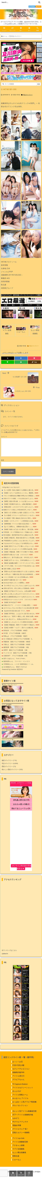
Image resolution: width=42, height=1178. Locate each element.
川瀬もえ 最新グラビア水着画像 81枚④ (16, 644)
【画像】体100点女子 (10, 602)
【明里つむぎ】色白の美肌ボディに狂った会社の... (19, 571)
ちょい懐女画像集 (19, 1152)
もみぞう (15, 1118)
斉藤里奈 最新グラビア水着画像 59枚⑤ (16, 642)
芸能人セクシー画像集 (21, 1132)
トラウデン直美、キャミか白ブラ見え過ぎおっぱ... (19, 566)
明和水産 (15, 1156)
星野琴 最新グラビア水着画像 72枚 (15, 650)
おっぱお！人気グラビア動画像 (24, 1102)
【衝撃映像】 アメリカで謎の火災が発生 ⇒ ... (17, 524)
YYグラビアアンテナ (20, 1122)
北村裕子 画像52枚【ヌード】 (12, 580)
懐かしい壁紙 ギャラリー (12, 769)
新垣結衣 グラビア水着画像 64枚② (15, 630)
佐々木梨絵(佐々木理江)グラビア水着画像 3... (18, 639)
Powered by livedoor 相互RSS (12, 669)
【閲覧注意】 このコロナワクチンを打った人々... (18, 507)
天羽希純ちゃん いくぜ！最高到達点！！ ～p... (18, 664)
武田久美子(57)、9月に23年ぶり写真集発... (16, 588)
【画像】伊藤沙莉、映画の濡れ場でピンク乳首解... (19, 538)
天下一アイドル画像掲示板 (22, 1114)
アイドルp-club (18, 1138)
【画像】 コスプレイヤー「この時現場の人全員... (18, 521)
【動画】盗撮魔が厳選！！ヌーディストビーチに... (19, 563)
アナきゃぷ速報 (18, 1145)
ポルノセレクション (20, 1105)
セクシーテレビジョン (21, 1069)
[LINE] (7, 362)
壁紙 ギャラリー (9, 766)
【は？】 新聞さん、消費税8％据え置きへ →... (17, 527)
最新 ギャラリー (9, 760)
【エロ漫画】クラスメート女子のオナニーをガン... (19, 515)
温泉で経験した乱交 (9, 569)
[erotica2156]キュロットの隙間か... (14, 583)
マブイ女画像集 (18, 1149)
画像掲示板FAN (18, 1072)
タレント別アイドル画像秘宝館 (24, 1111)
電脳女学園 (16, 1125)
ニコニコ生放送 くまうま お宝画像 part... (16, 577)
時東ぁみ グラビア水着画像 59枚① (15, 636)
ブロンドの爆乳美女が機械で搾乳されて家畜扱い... (19, 496)
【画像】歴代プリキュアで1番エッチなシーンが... (19, 546)
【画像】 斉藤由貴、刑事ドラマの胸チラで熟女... (18, 552)
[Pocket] (34, 358)
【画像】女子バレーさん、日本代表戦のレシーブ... (19, 560)
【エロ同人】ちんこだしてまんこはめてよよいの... (19, 585)
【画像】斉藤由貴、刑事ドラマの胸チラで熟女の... (19, 625)
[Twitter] (7, 358)
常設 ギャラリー (16, 36)
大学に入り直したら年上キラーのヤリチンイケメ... (19, 594)
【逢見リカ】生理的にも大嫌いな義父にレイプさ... (19, 512)
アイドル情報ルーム (20, 1094)
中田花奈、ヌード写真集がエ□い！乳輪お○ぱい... (18, 532)
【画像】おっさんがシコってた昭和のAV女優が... (18, 622)
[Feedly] (21, 362)
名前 (2, 460)
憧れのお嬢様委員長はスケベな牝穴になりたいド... (19, 597)
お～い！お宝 (17, 1061)
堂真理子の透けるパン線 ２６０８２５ (16, 555)
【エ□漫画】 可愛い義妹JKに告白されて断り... (17, 518)
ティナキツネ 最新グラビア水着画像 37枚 (17, 653)
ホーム (5, 36)
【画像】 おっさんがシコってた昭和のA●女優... (18, 549)
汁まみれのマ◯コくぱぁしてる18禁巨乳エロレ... (18, 543)
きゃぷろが (16, 1091)
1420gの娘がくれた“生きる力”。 (11, 487)
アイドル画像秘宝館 (20, 1142)
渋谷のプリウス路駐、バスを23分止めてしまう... (18, 498)
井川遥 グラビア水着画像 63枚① (14, 633)
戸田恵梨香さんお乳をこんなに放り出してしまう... (19, 541)
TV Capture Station (20, 1084)
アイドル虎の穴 (18, 1076)
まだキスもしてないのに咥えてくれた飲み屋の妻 (18, 608)
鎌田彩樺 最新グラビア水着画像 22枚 (16, 647)
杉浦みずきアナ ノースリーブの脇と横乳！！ (18, 605)
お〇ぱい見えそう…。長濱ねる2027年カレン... (17, 619)
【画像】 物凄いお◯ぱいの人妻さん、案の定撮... (18, 529)
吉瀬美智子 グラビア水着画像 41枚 (15, 656)
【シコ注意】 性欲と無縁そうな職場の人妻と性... (18, 490)
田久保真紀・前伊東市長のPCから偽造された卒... (18, 535)
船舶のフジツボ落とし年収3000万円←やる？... (18, 510)
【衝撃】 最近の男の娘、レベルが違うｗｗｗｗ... (18, 501)
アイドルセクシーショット (22, 1087)
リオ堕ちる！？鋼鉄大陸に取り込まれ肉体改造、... (19, 574)
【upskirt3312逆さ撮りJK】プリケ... (14, 611)
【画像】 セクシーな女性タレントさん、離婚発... (18, 493)
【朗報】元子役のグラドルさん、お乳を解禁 (17, 591)
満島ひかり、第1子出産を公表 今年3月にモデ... (18, 557)
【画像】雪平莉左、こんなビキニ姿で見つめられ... (19, 614)
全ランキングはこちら (9, 950)
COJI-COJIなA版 (18, 1065)
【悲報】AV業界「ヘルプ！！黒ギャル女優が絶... (18, 628)
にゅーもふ (16, 1159)
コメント (4, 436)
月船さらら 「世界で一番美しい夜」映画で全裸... (18, 616)
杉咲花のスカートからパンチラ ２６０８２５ (18, 599)
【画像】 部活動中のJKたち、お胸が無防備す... (18, 504)
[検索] (39, 2)
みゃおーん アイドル (20, 1098)
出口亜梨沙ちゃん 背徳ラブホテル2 (15, 667)
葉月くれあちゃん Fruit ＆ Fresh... (14, 658)
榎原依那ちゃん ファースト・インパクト (16, 661)
